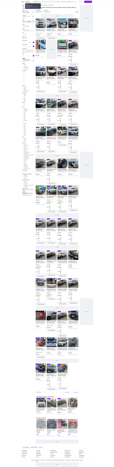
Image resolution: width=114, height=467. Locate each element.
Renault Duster (81, 452)
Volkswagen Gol (24, 450)
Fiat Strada (38, 452)
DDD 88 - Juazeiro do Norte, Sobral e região (46, 5)
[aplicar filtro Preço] (33, 56)
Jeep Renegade (81, 455)
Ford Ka (51, 453)
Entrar (80, 1)
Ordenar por (24, 191)
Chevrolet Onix (24, 452)
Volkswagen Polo (67, 453)
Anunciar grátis (88, 1)
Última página (76, 392)
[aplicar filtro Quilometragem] (33, 42)
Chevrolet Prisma (67, 450)
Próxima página (67, 392)
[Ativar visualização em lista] (75, 12)
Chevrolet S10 (38, 455)
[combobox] (46, 2)
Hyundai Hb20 (38, 453)
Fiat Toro (80, 453)
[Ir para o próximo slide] (78, 406)
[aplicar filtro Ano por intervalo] (33, 46)
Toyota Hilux (38, 450)
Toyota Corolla (24, 453)
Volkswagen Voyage (53, 452)
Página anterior (38, 392)
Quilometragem (24, 40)
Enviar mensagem (41, 38)
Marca (23, 19)
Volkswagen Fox (67, 452)
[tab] (26, 447)
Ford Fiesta (81, 450)
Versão (23, 28)
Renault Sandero (53, 450)
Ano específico (24, 48)
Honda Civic (24, 455)
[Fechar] (39, 5)
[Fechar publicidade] (37, 461)
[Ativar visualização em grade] (77, 12)
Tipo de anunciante (25, 188)
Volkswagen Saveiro (68, 455)
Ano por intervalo (24, 44)
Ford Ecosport (52, 455)
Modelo (23, 24)
